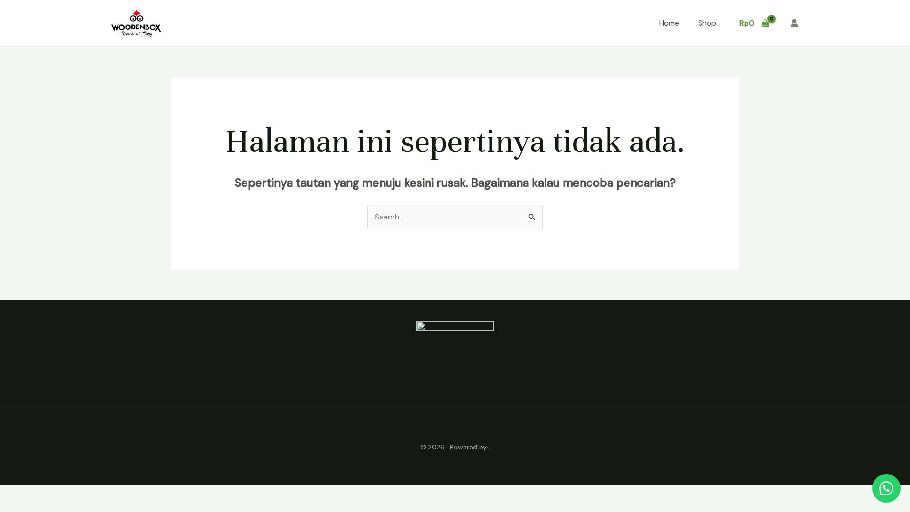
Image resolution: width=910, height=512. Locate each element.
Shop (707, 23)
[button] (886, 488)
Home (669, 23)
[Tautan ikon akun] (794, 23)
